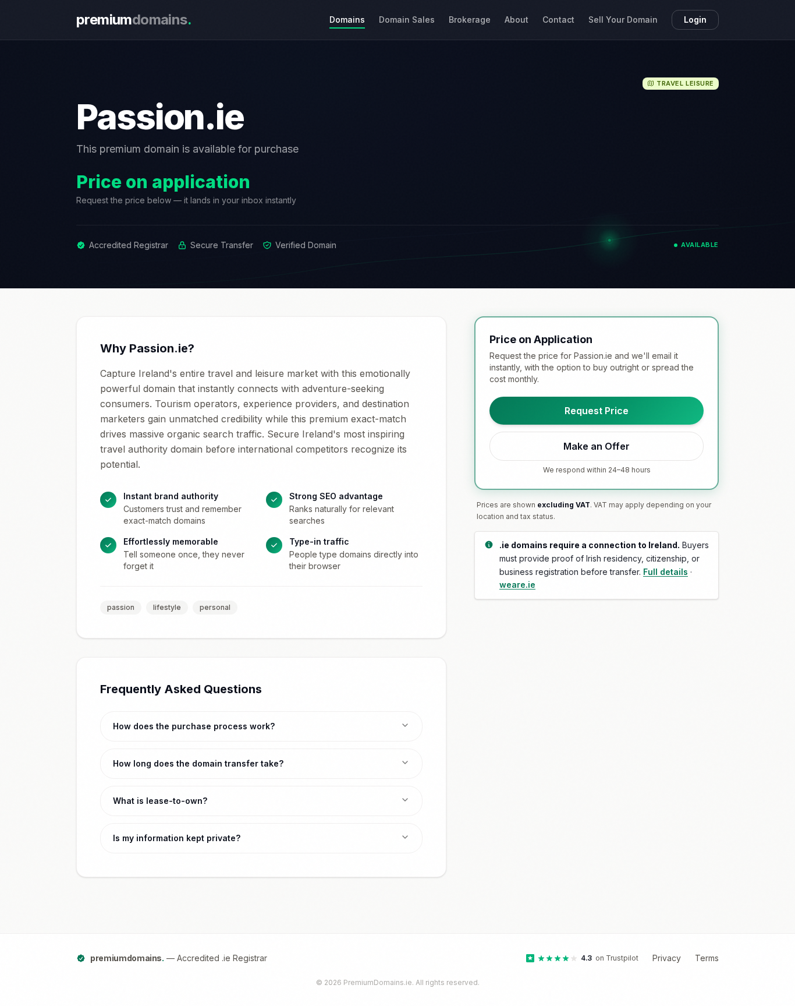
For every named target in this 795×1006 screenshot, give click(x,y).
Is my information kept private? (176, 838)
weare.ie (517, 585)
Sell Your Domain (623, 19)
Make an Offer (596, 446)
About (516, 19)
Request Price (597, 410)
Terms (707, 958)
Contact (558, 19)
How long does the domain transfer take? (198, 763)
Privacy (666, 958)
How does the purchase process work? (194, 726)
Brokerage (470, 19)
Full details (665, 571)
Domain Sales (407, 19)
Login (695, 19)
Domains (347, 19)
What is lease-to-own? (160, 801)
